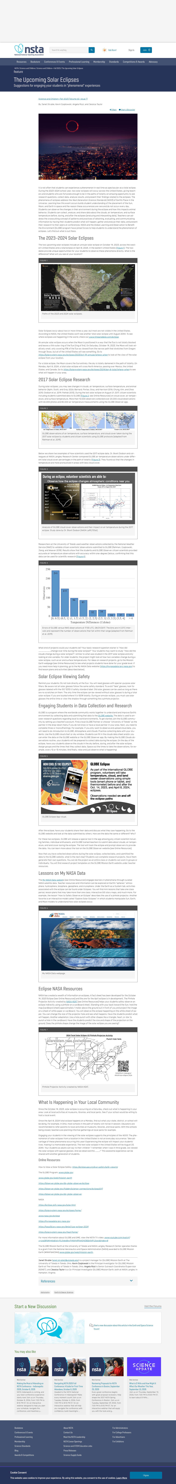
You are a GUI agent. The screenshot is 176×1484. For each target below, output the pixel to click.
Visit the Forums (152, 1306)
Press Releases (70, 1450)
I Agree (146, 1475)
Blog (16, 1450)
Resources (21, 61)
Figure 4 (81, 556)
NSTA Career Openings (73, 1441)
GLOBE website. (105, 715)
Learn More (121, 1477)
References (48, 1281)
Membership (99, 61)
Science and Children (27, 68)
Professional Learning (79, 61)
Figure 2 (85, 396)
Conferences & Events (54, 61)
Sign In (131, 50)
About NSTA (68, 1427)
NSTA (16, 68)
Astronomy (45, 1292)
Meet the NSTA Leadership (74, 1436)
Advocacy (153, 61)
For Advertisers (118, 1436)
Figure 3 (96, 459)
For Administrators (120, 1427)
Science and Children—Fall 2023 (48, 68)
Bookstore (35, 61)
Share (114, 109)
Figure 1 (120, 248)
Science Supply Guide (73, 1455)
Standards (114, 61)
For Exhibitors (118, 1441)
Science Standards (22, 1445)
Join (145, 50)
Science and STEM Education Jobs (78, 1445)
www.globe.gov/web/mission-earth (76, 1252)
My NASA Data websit (53, 880)
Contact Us (68, 1432)
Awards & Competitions (24, 1455)
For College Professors (121, 1432)
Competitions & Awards (134, 61)
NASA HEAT (71, 1001)
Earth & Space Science (64, 1292)
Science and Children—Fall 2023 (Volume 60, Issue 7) (63, 99)
